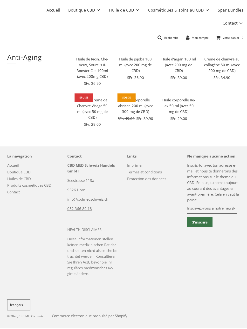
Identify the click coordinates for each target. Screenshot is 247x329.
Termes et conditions (144, 172)
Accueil (53, 10)
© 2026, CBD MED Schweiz (25, 316)
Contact (13, 192)
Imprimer (135, 165)
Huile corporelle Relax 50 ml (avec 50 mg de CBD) (178, 106)
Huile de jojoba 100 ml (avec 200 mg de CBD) (135, 65)
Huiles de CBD (19, 178)
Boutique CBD (19, 172)
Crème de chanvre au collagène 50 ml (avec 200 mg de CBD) (222, 65)
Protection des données (146, 178)
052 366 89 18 (79, 208)
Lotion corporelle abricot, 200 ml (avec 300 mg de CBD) (135, 106)
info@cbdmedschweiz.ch (87, 199)
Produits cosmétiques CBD (29, 185)
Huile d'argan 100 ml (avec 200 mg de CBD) (178, 65)
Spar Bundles (230, 10)
